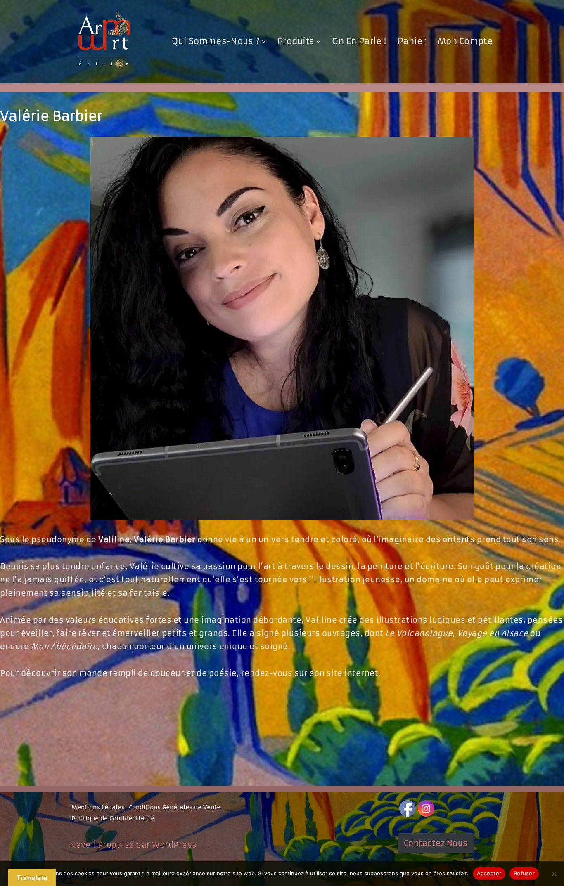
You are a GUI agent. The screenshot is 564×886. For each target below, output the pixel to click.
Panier (412, 41)
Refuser (524, 873)
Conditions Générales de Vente (174, 807)
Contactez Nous (436, 843)
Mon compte (465, 41)
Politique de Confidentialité (112, 818)
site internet (353, 673)
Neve (80, 845)
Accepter (489, 873)
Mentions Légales (98, 807)
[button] (264, 42)
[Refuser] (554, 873)
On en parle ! (359, 41)
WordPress (174, 845)
